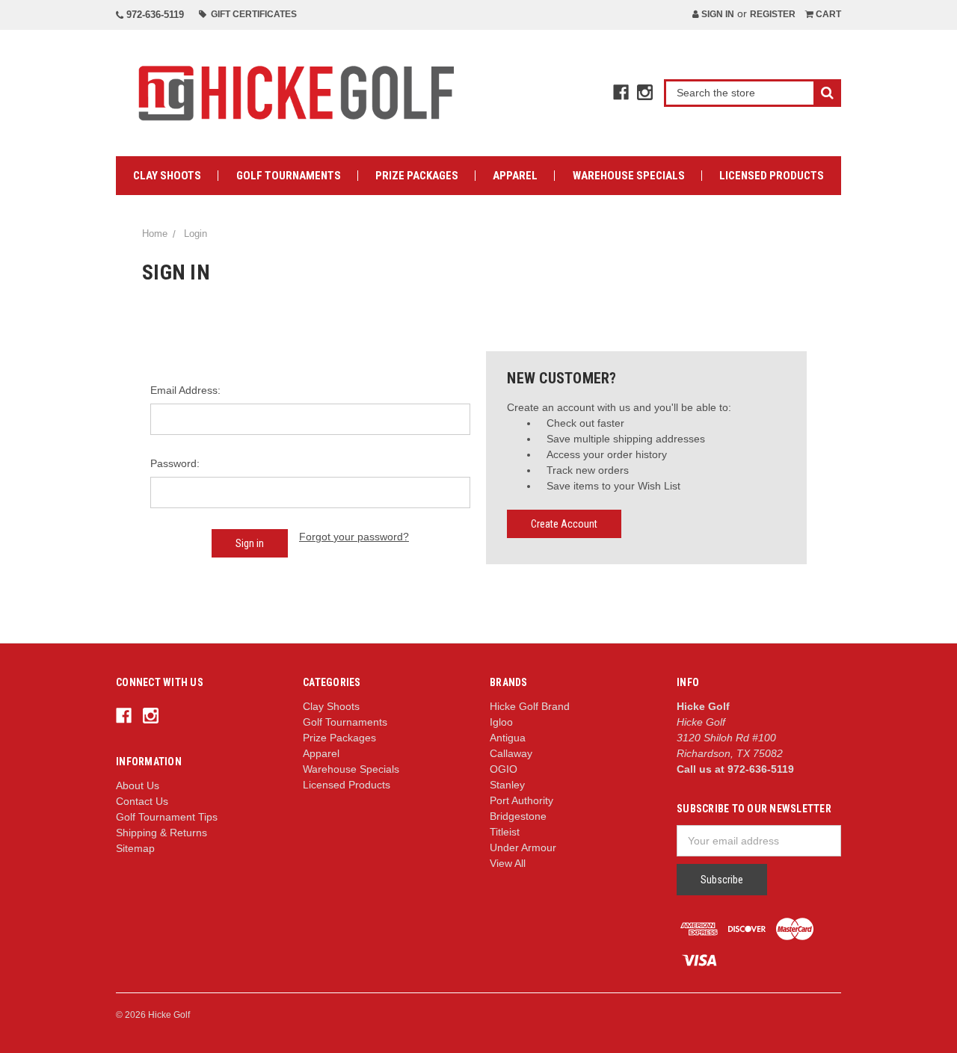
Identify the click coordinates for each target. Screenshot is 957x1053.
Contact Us (142, 801)
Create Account (564, 524)
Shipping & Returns (161, 833)
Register (773, 14)
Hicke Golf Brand (530, 706)
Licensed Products (771, 175)
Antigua (508, 738)
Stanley (507, 785)
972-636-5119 (153, 14)
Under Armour (523, 847)
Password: (175, 463)
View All (508, 863)
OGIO (503, 769)
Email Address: (185, 390)
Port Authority (521, 800)
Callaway (511, 753)
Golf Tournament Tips (167, 817)
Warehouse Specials (629, 175)
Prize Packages (416, 175)
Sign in (716, 14)
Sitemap (135, 848)
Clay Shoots (167, 175)
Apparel (515, 175)
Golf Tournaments (288, 175)
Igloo (501, 722)
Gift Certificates (251, 14)
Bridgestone (518, 816)
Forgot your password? (354, 537)
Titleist (505, 832)
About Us (137, 785)
